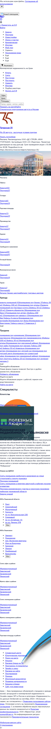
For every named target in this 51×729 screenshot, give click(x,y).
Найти (18, 106)
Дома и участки (12, 40)
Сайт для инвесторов (14, 686)
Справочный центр (13, 653)
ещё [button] (1, 326)
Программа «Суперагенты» (16, 666)
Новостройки (11, 37)
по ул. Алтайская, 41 (13, 520)
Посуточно (9, 78)
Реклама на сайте (12, 671)
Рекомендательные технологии (25, 717)
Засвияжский (5, 574)
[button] (25, 130)
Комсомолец (10, 553)
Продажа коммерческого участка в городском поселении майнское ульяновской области (24, 490)
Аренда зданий (6, 494)
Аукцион (8, 660)
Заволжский (5, 571)
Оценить (9, 83)
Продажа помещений (9, 481)
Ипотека (8, 45)
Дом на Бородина (13, 543)
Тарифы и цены (11, 668)
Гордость (9, 512)
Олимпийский (11, 507)
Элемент (8, 535)
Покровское (10, 538)
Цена (3, 98)
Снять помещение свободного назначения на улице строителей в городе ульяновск (22, 477)
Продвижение (11, 673)
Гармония (9, 546)
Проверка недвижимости (16, 681)
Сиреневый (10, 517)
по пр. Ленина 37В (13, 522)
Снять (7, 75)
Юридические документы (16, 655)
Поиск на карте (11, 658)
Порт (7, 504)
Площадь (5, 101)
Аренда (8, 32)
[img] (6, 123)
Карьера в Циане (12, 684)
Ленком (8, 548)
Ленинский (4, 576)
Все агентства (6, 424)
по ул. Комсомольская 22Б (16, 514)
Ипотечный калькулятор (15, 678)
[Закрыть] (2, 6)
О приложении (6, 725)
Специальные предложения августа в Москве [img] (19, 109)
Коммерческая (11, 42)
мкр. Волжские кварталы (15, 540)
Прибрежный (10, 551)
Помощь (8, 676)
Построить (9, 80)
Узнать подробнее (7, 136)
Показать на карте (7, 106)
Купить (8, 72)
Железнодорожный (8, 568)
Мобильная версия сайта (10, 722)
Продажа (9, 34)
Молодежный (11, 509)
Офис (3, 95)
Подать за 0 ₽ (11, 91)
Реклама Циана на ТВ (14, 663)
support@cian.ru (6, 714)
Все (7, 525)
